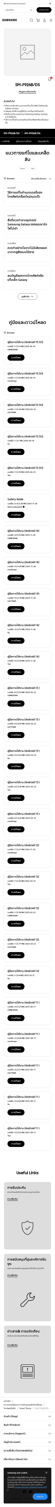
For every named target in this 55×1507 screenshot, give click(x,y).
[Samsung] (9, 20)
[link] (49, 79)
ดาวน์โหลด (16, 357)
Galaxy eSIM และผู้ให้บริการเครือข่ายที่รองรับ (24, 111)
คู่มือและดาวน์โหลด (24, 141)
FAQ (32, 169)
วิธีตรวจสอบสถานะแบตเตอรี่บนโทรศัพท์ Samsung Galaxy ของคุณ (26, 107)
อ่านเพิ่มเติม (12, 1198)
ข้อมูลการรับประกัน (27, 91)
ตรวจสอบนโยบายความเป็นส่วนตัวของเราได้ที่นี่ (27, 1488)
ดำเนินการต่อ (44, 10)
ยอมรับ (40, 1496)
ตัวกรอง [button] (11, 178)
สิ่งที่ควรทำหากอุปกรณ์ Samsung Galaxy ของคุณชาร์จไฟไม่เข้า (26, 115)
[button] (27, 195)
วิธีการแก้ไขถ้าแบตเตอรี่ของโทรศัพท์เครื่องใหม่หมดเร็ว (27, 121)
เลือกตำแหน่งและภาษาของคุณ (15, 3)
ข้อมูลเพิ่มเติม (43, 141)
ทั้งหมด (22, 169)
